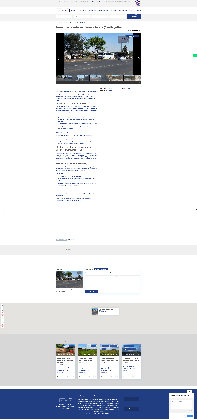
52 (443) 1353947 (99, 401)
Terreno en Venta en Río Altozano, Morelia (131, 359)
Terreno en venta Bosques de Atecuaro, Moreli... (65, 360)
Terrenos (61, 22)
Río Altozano (127, 354)
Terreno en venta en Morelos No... (107, 310)
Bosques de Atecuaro (63, 354)
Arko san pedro (105, 354)
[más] (67, 370)
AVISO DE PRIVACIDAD (65, 404)
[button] (99, 317)
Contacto (138, 10)
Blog (130, 10)
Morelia (65, 31)
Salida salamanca (84, 354)
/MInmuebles (61, 406)
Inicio (73, 10)
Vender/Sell (123, 10)
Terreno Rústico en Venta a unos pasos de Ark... (109, 360)
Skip (185, 415)
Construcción (81, 10)
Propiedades (103, 10)
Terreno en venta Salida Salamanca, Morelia (85, 360)
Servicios (113, 10)
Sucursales (92, 10)
